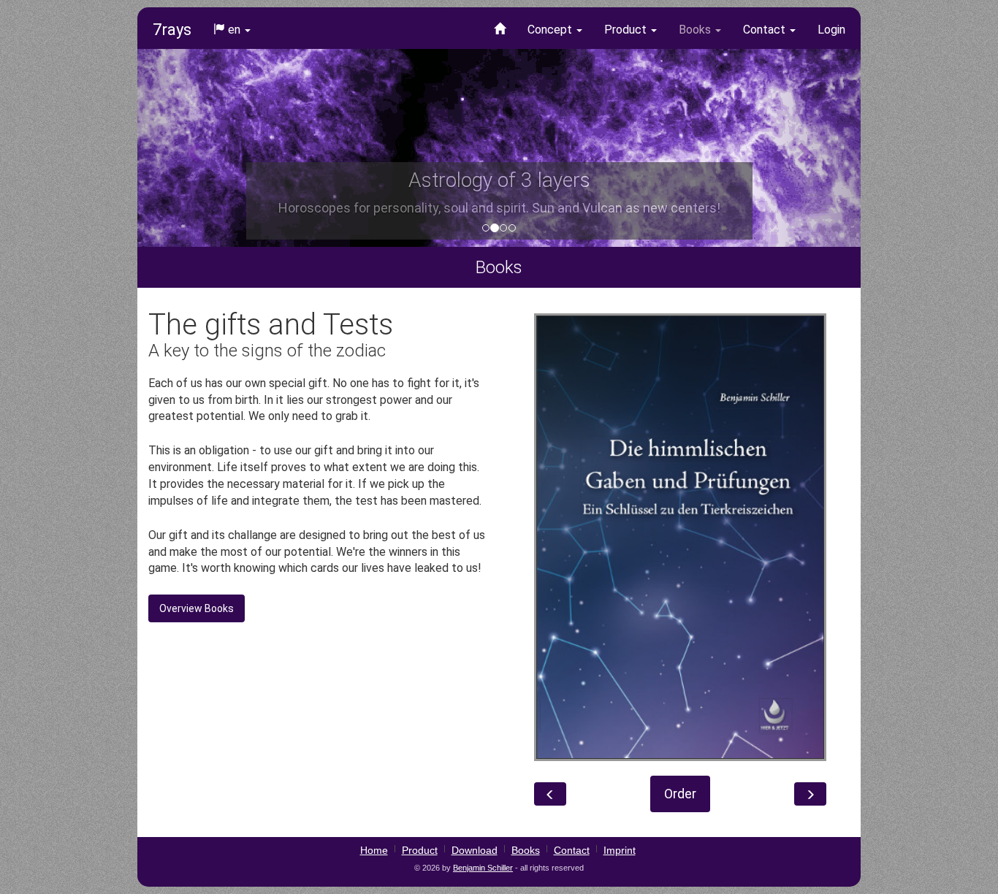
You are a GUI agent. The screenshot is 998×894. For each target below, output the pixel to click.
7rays (172, 29)
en (234, 30)
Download (475, 850)
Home (374, 850)
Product (627, 30)
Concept (551, 30)
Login (831, 30)
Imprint (619, 850)
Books (696, 30)
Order (680, 793)
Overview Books (196, 608)
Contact (765, 30)
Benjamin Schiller (483, 867)
